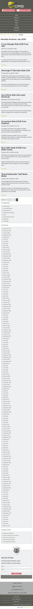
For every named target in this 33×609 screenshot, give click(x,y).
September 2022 (7, 310)
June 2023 (5, 292)
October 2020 (6, 359)
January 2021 (6, 353)
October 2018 (6, 410)
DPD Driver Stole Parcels (9, 537)
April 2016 (5, 473)
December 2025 (7, 228)
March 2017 (6, 450)
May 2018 (5, 420)
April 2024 (5, 270)
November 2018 (7, 407)
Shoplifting (5, 219)
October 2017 (6, 435)
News (16, 22)
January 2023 (6, 302)
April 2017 (5, 447)
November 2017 (7, 433)
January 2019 (6, 403)
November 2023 (7, 281)
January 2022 (6, 327)
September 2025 (7, 235)
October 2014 (6, 511)
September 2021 (7, 336)
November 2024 (7, 256)
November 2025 (7, 230)
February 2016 (6, 477)
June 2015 (5, 494)
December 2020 (7, 355)
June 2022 (5, 317)
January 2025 (6, 251)
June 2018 (5, 418)
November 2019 (7, 382)
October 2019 (6, 384)
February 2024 (6, 275)
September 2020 (7, 361)
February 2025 (6, 249)
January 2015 (6, 504)
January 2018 (6, 428)
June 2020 (5, 367)
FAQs (16, 25)
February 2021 (6, 351)
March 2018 (6, 424)
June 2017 (5, 443)
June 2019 (5, 393)
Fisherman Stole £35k (8, 533)
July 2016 (5, 466)
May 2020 (5, 369)
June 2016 (5, 469)
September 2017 (7, 437)
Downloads (16, 27)
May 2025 (5, 243)
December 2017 (7, 431)
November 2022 (7, 306)
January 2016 (6, 479)
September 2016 (7, 462)
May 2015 (5, 496)
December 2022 (7, 304)
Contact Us (16, 30)
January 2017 (6, 454)
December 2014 (7, 506)
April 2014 (5, 523)
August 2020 (6, 363)
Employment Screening (8, 212)
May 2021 (5, 344)
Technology (6, 221)
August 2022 (6, 313)
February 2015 (6, 502)
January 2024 (6, 277)
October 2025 (6, 233)
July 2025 (5, 239)
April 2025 (5, 245)
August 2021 (6, 338)
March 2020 (6, 374)
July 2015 (5, 492)
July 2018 (5, 416)
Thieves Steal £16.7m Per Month (11, 535)
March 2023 (6, 298)
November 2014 (7, 509)
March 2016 (6, 475)
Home (16, 15)
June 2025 (5, 241)
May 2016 (5, 471)
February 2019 (6, 401)
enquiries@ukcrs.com (18, 589)
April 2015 (5, 498)
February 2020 (6, 376)
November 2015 (7, 483)
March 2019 (6, 399)
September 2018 (7, 412)
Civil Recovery (6, 206)
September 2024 (7, 260)
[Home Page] (16, 4)
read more (3, 65)
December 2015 (7, 481)
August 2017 (6, 439)
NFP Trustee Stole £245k (9, 539)
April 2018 (5, 422)
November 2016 (7, 458)
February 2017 (6, 452)
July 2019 (5, 391)
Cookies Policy (16, 601)
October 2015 (6, 485)
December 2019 (7, 380)
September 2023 (7, 285)
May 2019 (5, 395)
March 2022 (6, 323)
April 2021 (5, 346)
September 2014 (7, 513)
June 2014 (5, 519)
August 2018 (6, 414)
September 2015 (7, 487)
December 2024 (7, 254)
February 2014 (6, 525)
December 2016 (7, 456)
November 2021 (7, 332)
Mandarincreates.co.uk (28, 607)
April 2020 (5, 372)
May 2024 (5, 268)
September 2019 (7, 386)
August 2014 (6, 515)
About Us (16, 17)
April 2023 (5, 296)
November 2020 (7, 357)
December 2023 (7, 279)
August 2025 (6, 237)
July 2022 (5, 315)
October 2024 (6, 258)
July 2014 (5, 517)
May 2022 (5, 319)
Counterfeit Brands (7, 208)
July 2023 (5, 289)
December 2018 (7, 405)
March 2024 (6, 273)
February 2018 (6, 426)
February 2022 (6, 325)
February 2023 (6, 300)
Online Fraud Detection (8, 217)
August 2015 (6, 490)
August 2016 (6, 464)
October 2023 (6, 283)
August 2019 (6, 388)
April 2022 (5, 321)
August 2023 (6, 287)
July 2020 (5, 365)
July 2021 (5, 340)
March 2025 (6, 247)
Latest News (14, 34)
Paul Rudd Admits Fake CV (9, 541)
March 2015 (6, 500)
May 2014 (5, 521)
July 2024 (5, 264)
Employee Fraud (7, 210)
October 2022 (6, 308)
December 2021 (7, 329)
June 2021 (5, 342)
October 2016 (6, 460)
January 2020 (6, 378)
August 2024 (6, 262)
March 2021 (6, 348)
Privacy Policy (16, 596)
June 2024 (5, 266)
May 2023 (5, 294)
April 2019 (5, 397)
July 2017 (5, 441)
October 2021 (6, 334)
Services (16, 20)
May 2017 (5, 445)
